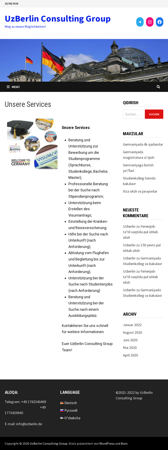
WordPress (107, 443)
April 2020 (130, 355)
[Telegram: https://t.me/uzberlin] (140, 22)
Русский (70, 410)
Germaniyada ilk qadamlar (143, 144)
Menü (16, 87)
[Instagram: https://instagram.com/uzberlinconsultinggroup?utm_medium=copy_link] (149, 22)
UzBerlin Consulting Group (58, 18)
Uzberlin (129, 226)
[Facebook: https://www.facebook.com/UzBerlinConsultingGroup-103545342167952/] (159, 22)
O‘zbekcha (72, 418)
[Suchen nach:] (143, 114)
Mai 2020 (130, 347)
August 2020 (132, 332)
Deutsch (70, 402)
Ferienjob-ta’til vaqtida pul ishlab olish (140, 232)
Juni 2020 (130, 340)
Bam (124, 443)
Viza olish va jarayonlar (140, 191)
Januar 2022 (132, 324)
